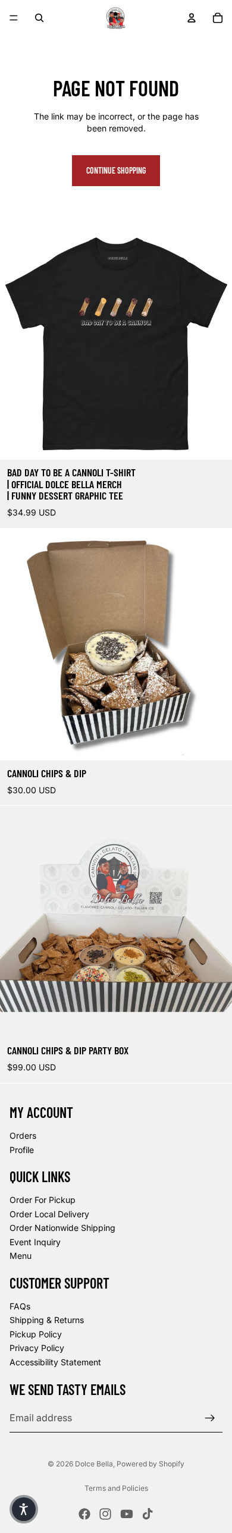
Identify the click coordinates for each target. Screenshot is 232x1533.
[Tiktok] (147, 1514)
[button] (24, 1509)
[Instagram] (105, 1514)
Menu (21, 1256)
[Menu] (13, 18)
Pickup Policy (36, 1333)
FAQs (20, 1305)
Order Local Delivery (49, 1213)
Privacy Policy (37, 1348)
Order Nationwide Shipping (62, 1228)
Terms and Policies (116, 1488)
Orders (23, 1135)
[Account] (191, 18)
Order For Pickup (43, 1199)
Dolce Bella (94, 1463)
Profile (22, 1149)
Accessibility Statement (55, 1362)
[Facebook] (84, 1514)
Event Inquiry (35, 1241)
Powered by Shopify (150, 1463)
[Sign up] (209, 1417)
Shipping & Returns (47, 1320)
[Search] (39, 18)
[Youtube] (127, 1514)
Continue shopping (116, 170)
